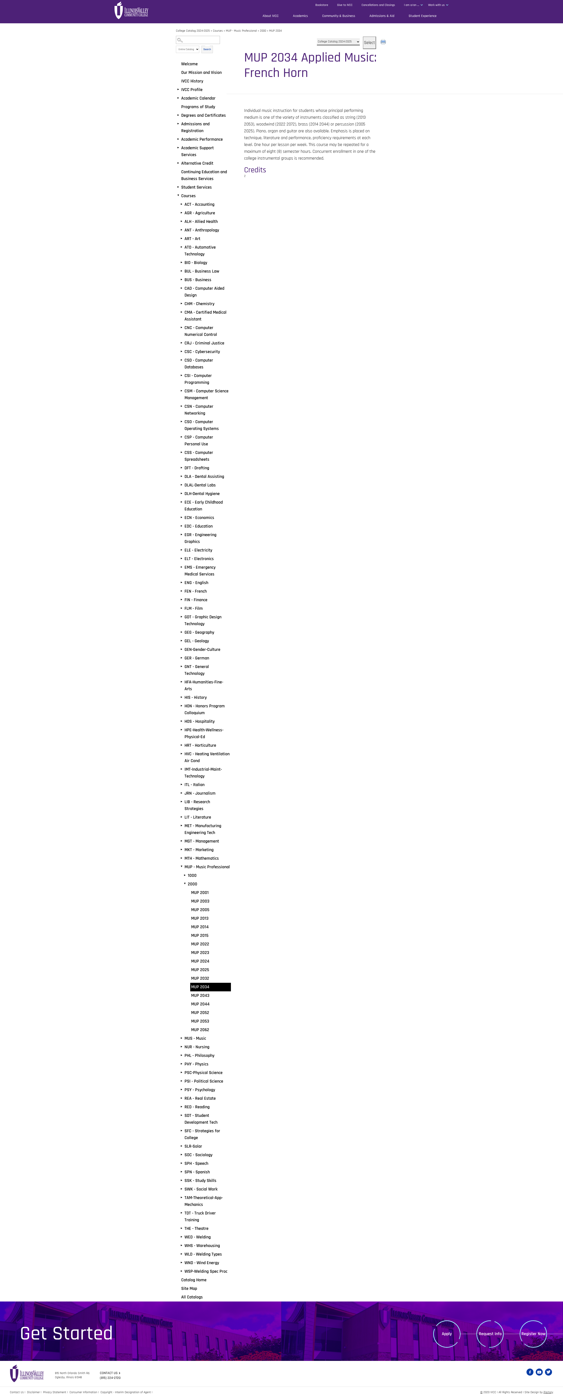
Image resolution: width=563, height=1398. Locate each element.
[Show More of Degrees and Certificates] (178, 115)
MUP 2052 (200, 1013)
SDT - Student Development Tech (201, 1119)
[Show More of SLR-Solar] (181, 1146)
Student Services (196, 187)
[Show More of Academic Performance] (178, 139)
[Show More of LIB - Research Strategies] (181, 801)
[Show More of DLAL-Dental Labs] (181, 485)
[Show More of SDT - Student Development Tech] (181, 1115)
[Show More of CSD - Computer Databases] (181, 360)
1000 (192, 875)
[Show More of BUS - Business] (181, 279)
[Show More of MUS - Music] (181, 1038)
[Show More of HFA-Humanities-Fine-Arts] (181, 682)
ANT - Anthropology (202, 230)
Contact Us (17, 1392)
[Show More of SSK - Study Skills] (181, 1180)
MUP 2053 (200, 1021)
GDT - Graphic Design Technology (203, 620)
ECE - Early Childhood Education (204, 505)
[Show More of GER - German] (181, 658)
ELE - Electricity (198, 550)
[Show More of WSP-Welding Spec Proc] (181, 1271)
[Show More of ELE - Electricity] (181, 550)
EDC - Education (199, 526)
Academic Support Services (197, 151)
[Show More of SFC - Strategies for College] (181, 1131)
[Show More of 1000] (185, 875)
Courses (218, 31)
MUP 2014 (200, 927)
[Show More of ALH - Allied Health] (181, 221)
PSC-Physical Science (204, 1073)
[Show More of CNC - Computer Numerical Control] (181, 327)
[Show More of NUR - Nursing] (181, 1047)
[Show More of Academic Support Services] (178, 148)
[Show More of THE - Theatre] (181, 1228)
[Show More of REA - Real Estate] (181, 1098)
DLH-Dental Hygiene (202, 494)
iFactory (548, 1392)
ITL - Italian (195, 785)
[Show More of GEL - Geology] (181, 641)
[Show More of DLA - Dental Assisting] (181, 476)
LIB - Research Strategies (197, 805)
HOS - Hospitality (200, 721)
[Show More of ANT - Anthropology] (181, 230)
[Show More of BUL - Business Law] (181, 271)
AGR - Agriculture (200, 213)
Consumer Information (83, 1392)
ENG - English (196, 583)
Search (207, 49)
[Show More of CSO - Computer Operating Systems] (181, 421)
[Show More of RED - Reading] (181, 1107)
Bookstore (321, 5)
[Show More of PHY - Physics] (181, 1064)
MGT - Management (202, 841)
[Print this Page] (383, 42)
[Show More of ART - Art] (181, 238)
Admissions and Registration (195, 127)
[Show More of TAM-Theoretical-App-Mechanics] (181, 1197)
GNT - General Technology (197, 670)
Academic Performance (202, 139)
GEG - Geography (199, 632)
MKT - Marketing (199, 850)
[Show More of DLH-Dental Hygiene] (181, 493)
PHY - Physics (196, 1064)
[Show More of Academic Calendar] (178, 98)
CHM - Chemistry (199, 304)
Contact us (109, 1373)
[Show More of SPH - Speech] (181, 1163)
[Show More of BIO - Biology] (181, 262)
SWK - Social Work (201, 1189)
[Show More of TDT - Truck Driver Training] (181, 1213)
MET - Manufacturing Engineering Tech (203, 829)
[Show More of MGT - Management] (181, 841)
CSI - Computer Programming (198, 379)
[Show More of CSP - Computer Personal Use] (181, 437)
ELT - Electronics (199, 559)
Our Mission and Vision (201, 72)
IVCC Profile (192, 90)
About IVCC (271, 16)
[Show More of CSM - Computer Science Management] (181, 391)
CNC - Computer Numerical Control (201, 331)
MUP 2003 (200, 901)
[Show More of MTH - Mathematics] (181, 858)
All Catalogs (192, 1297)
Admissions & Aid (381, 16)
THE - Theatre (196, 1228)
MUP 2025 (200, 970)
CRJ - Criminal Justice (204, 343)
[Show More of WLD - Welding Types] (181, 1254)
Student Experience (423, 16)
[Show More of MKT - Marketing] (181, 849)
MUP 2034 (200, 987)
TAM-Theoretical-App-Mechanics (204, 1201)
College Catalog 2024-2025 (193, 31)
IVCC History (192, 81)
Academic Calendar (198, 98)
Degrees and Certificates (203, 115)
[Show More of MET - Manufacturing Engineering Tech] (181, 825)
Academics (300, 16)
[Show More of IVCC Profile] (178, 89)
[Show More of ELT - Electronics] (181, 558)
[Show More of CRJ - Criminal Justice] (181, 343)
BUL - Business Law (202, 271)
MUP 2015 (199, 935)
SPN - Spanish (197, 1172)
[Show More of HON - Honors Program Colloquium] (181, 706)
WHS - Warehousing (202, 1246)
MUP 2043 (200, 995)
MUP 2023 (200, 953)
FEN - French (196, 591)
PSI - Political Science (204, 1081)
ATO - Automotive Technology (200, 250)
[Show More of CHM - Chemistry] (181, 303)
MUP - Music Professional (241, 31)
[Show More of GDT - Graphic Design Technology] (181, 617)
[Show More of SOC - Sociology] (181, 1154)
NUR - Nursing (197, 1047)
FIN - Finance (196, 600)
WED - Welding (198, 1237)
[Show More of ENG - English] (181, 582)
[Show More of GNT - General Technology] (181, 666)
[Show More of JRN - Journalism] (181, 793)
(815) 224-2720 (110, 1378)
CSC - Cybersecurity (202, 352)
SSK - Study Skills (200, 1180)
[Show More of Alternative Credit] (178, 163)
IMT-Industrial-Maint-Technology (203, 772)
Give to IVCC (345, 5)
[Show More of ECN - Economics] (181, 517)
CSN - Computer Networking (199, 410)
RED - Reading (197, 1107)
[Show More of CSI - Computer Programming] (181, 375)
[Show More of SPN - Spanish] (181, 1172)
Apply (447, 1334)
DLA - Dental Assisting (204, 476)
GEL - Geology (197, 641)
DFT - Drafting (197, 468)
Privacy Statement (54, 1392)
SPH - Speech (196, 1163)
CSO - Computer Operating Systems (202, 425)
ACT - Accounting (199, 204)
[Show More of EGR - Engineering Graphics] (181, 534)
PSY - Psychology (200, 1090)
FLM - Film (194, 608)
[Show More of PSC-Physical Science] (181, 1072)
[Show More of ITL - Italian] (181, 784)
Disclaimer (33, 1392)
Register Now (533, 1334)
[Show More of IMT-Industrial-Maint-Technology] (181, 769)
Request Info (490, 1334)
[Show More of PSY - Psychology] (181, 1089)
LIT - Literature (198, 817)
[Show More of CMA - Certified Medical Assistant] (181, 312)
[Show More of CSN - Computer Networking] (181, 406)
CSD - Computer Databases (199, 363)
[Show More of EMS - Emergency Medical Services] (181, 567)
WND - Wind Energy (202, 1263)
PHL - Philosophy (199, 1055)
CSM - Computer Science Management (206, 394)
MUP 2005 (200, 910)
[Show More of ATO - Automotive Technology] (181, 247)
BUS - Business (198, 280)
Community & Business (338, 16)
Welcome (189, 64)
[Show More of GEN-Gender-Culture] (181, 649)
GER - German (197, 658)
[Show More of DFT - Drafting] (181, 468)
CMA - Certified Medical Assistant (206, 315)
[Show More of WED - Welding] (181, 1237)
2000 (263, 31)
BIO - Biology (196, 263)
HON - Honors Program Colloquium (205, 709)
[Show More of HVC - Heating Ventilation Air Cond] (181, 754)
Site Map (189, 1288)
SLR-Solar (193, 1146)
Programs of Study (198, 107)
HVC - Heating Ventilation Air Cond (207, 757)
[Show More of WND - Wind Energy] (181, 1262)
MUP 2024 (200, 961)
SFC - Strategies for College (202, 1134)
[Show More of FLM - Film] (181, 608)
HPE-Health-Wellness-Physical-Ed (204, 733)
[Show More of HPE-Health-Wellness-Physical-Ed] (181, 730)
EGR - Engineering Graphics (200, 538)
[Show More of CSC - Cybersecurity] (181, 351)
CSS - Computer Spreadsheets (199, 456)
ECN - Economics (199, 518)
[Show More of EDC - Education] (181, 526)
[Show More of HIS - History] (181, 697)
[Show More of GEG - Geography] (181, 632)
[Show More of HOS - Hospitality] (181, 721)
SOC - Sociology (198, 1155)
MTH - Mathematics (202, 858)
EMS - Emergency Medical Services (200, 570)
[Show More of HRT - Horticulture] (181, 745)
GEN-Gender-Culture (202, 649)
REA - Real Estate (200, 1098)
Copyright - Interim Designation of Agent (126, 1392)
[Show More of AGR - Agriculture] (181, 213)
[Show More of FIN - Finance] (181, 599)
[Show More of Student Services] (178, 187)
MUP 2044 (200, 1004)
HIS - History (196, 697)
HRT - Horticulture (200, 745)
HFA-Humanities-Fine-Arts (204, 685)
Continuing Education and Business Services (204, 175)
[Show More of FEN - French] (181, 591)
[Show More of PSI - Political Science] (181, 1081)
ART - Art (192, 239)
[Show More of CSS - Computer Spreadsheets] (181, 452)
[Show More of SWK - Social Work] (181, 1189)
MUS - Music (195, 1038)
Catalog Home (194, 1280)
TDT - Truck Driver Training (200, 1216)
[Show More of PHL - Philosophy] (181, 1055)
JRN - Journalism (200, 793)
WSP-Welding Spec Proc (206, 1271)
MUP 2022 (200, 944)
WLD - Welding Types (203, 1254)
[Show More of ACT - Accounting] (181, 204)
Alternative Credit (197, 163)
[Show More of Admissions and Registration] (178, 124)
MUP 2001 (200, 893)
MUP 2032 (200, 978)
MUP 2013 (199, 918)
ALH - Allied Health (201, 221)
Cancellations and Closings (378, 5)
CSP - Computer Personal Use (199, 440)
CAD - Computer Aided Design (204, 292)
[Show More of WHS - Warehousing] (181, 1245)
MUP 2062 (200, 1030)
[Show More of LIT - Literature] (181, 817)
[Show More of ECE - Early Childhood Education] (181, 502)
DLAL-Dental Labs (200, 485)
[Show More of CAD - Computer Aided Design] (181, 288)
